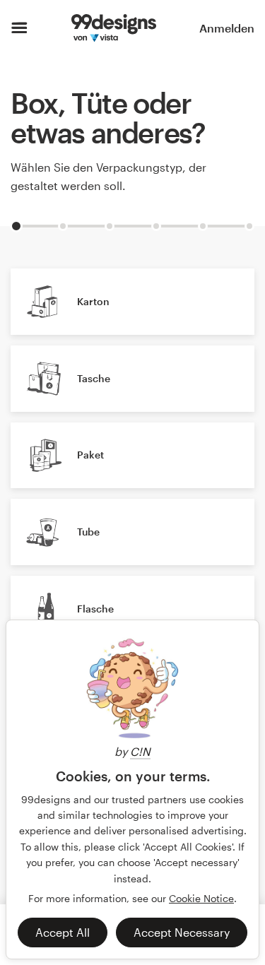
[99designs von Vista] (113, 28)
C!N (140, 751)
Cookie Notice (201, 898)
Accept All (62, 932)
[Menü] (19, 28)
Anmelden (226, 28)
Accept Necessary (182, 932)
